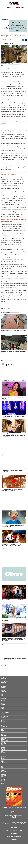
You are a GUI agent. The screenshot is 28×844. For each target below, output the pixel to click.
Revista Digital (4, 721)
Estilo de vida (3, 771)
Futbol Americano (4, 716)
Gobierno (3, 701)
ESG (2, 695)
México (2, 703)
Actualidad (3, 748)
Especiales (3, 752)
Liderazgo (3, 749)
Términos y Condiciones (14, 836)
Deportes (3, 727)
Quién (2, 755)
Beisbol (2, 714)
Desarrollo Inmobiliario (21, 7)
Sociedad (2, 709)
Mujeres (2, 696)
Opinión (2, 708)
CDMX (2, 705)
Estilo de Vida (3, 782)
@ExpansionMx (10, 364)
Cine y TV (2, 729)
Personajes (3, 779)
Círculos (3, 758)
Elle (2, 766)
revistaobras (13, 817)
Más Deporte (3, 718)
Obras (2, 677)
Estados (2, 707)
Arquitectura (3, 682)
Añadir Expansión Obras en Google (8, 43)
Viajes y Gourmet (4, 731)
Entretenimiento (4, 726)
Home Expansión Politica (5, 689)
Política (3, 700)
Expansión (3, 686)
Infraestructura (4, 681)
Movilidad (3, 739)
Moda (2, 760)
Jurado (2, 783)
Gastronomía (3, 775)
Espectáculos (3, 756)
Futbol (2, 713)
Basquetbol (3, 717)
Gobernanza (3, 738)
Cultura (2, 764)
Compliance (14, 833)
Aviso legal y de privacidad (14, 830)
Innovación (3, 742)
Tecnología (3, 693)
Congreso (3, 704)
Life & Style (4, 724)
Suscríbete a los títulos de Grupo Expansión (14, 807)
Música (2, 730)
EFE (6, 363)
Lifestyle (2, 720)
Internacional (3, 691)
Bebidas (2, 776)
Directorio (14, 839)
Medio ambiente (4, 735)
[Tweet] (26, 40)
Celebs (2, 770)
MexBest (3, 774)
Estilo (2, 725)
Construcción (9, 7)
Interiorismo (3, 684)
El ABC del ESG (3, 743)
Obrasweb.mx (15, 817)
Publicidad (14, 827)
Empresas (3, 687)
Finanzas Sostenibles (5, 740)
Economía (3, 690)
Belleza (2, 761)
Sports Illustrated (5, 712)
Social (2, 736)
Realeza (2, 757)
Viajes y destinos (4, 778)
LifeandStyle (3, 698)
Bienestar (3, 780)
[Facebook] (23, 40)
